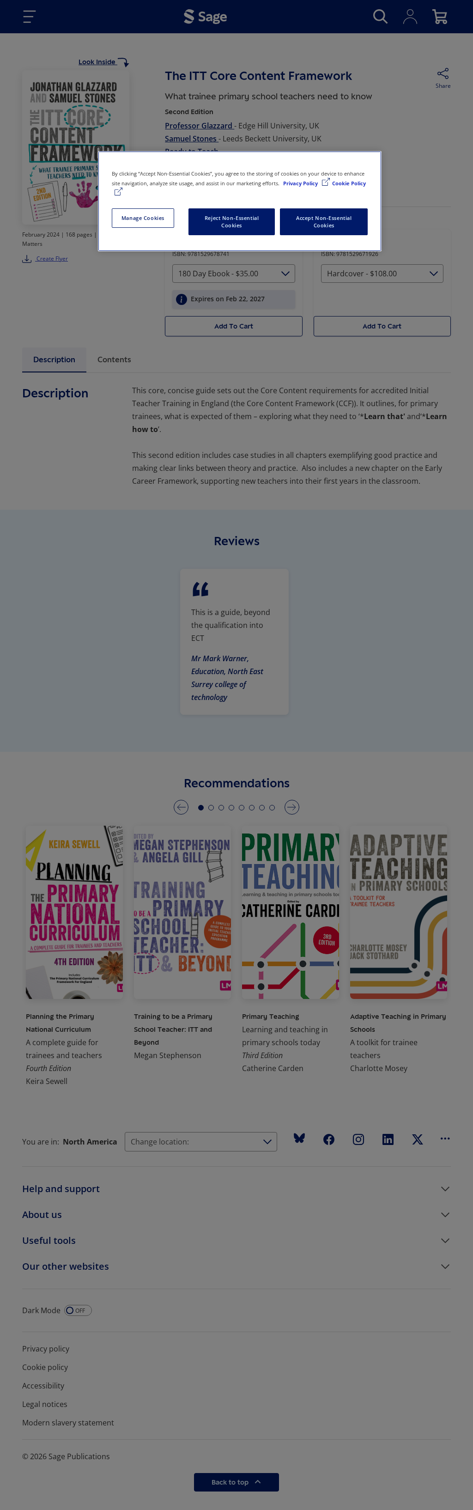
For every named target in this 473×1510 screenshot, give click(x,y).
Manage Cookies (142, 217)
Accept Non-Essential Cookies (324, 221)
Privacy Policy (301, 183)
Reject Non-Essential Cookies (232, 221)
